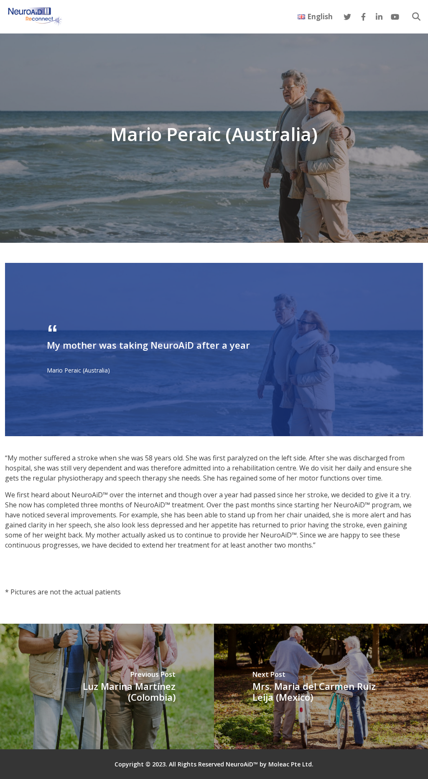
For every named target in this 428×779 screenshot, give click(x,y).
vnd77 (14, 561)
